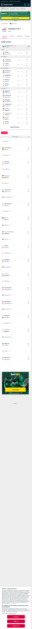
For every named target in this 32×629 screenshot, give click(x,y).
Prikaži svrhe (16, 625)
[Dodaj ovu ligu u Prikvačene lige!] (23, 28)
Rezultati (19, 36)
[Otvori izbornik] (28, 4)
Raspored (28, 36)
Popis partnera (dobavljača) (9, 613)
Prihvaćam (16, 616)
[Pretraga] (25, 4)
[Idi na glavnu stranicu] (9, 5)
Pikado (5, 23)
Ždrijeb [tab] (4, 132)
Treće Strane (13, 603)
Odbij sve (16, 621)
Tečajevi (11, 36)
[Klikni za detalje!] (15, 53)
